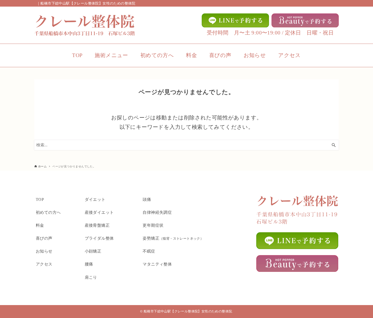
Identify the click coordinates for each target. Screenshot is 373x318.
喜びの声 (44, 238)
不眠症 (149, 251)
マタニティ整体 (157, 264)
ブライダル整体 (99, 238)
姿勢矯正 (173, 238)
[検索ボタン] (334, 145)
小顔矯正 (93, 251)
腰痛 (89, 264)
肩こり (91, 277)
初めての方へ (48, 212)
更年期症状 (153, 225)
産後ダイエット (99, 212)
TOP (40, 199)
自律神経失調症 (157, 212)
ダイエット (95, 199)
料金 (40, 225)
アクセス (44, 264)
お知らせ (44, 251)
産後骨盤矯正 (97, 225)
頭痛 (147, 199)
